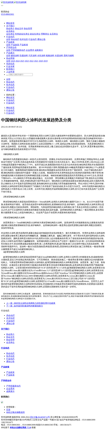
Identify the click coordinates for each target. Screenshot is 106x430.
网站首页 (10, 23)
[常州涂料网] (53, 2)
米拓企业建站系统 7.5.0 (20, 427)
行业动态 (10, 87)
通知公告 (10, 90)
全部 (8, 39)
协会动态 (10, 82)
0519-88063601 (7, 14)
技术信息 (10, 85)
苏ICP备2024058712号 (40, 417)
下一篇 (24, 306)
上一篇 (30, 303)
